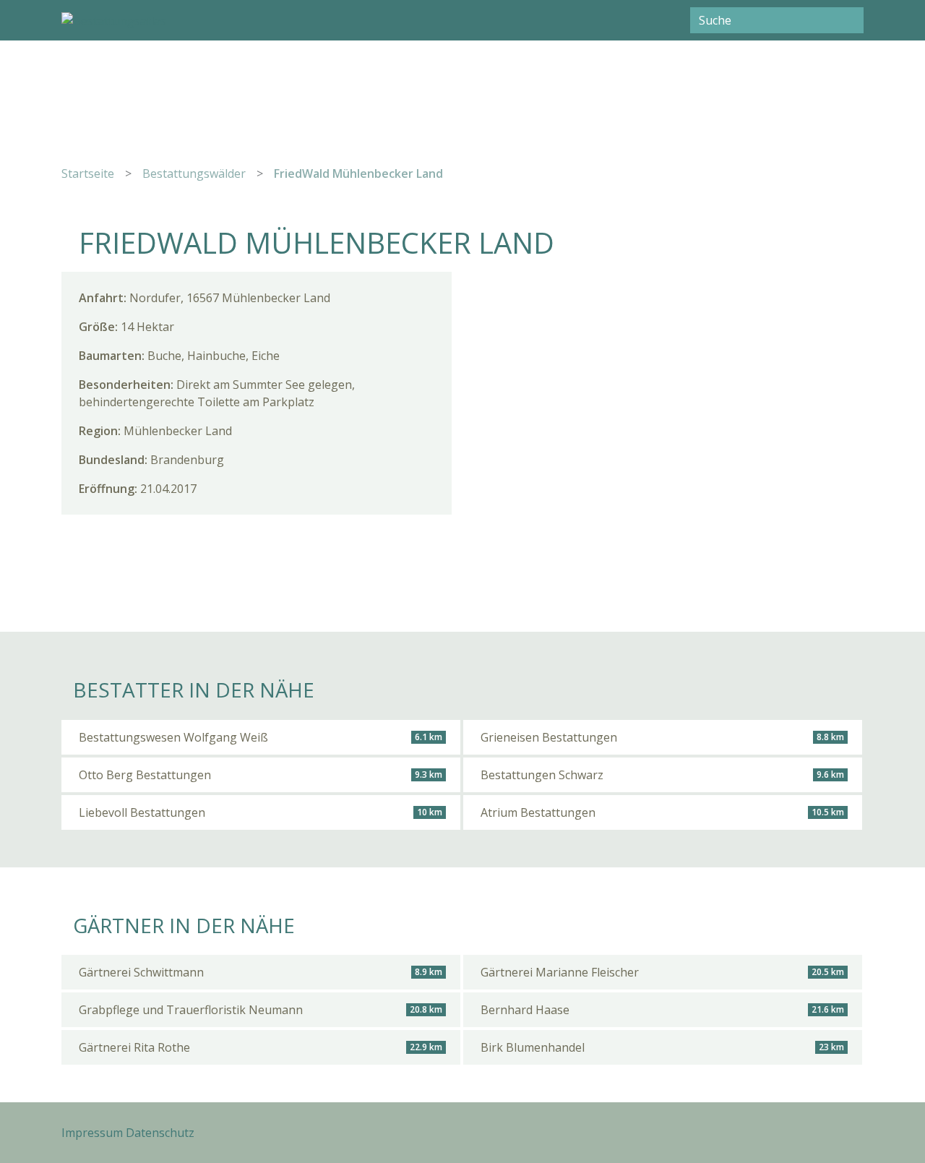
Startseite (87, 173)
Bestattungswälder (194, 173)
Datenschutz (160, 1133)
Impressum (92, 1133)
